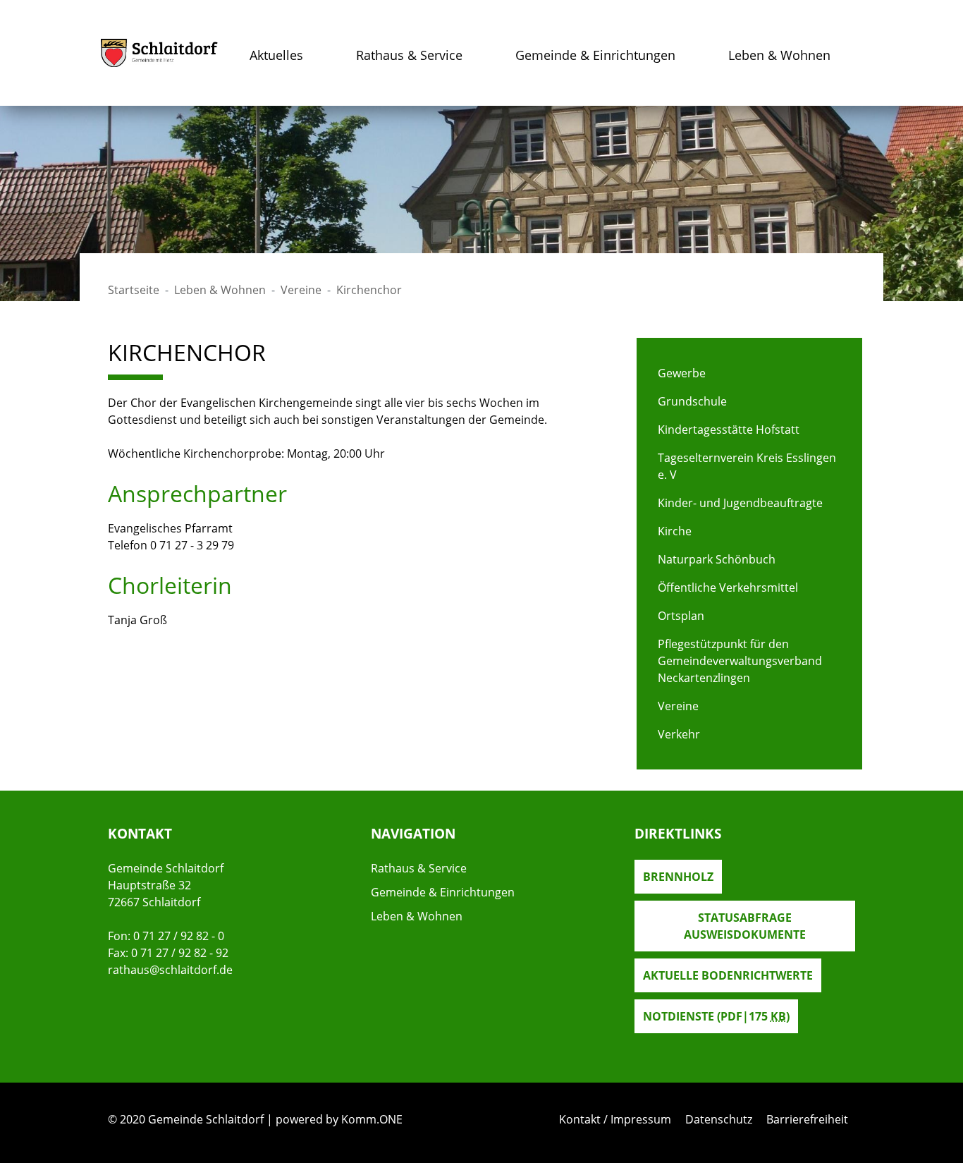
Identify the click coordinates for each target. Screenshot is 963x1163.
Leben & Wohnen (779, 55)
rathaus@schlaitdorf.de (170, 970)
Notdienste (716, 1016)
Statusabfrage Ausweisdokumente (745, 926)
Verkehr (679, 734)
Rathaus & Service (409, 55)
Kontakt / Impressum (615, 1119)
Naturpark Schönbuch (716, 559)
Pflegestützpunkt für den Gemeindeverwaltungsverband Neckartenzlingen (740, 661)
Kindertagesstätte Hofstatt (728, 429)
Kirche (675, 531)
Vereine (301, 290)
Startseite (133, 290)
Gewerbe (682, 373)
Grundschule (692, 401)
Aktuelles (276, 55)
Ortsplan (681, 615)
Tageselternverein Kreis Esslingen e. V (747, 466)
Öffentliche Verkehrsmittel (728, 587)
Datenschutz (718, 1119)
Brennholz (678, 876)
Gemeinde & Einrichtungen (595, 55)
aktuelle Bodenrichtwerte (728, 975)
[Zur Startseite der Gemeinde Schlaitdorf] (159, 53)
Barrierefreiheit (807, 1119)
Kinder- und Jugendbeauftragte (740, 503)
